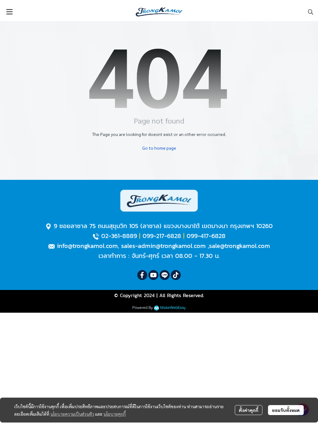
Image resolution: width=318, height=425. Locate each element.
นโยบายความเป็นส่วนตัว (72, 414)
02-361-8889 (119, 236)
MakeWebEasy (173, 308)
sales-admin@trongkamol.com (163, 245)
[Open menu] (9, 12)
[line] (165, 275)
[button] (310, 11)
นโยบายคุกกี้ (114, 414)
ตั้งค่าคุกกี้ (248, 410)
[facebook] (142, 275)
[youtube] (153, 275)
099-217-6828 (162, 236)
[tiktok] (176, 275)
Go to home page (159, 148)
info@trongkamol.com (87, 245)
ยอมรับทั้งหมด (286, 410)
